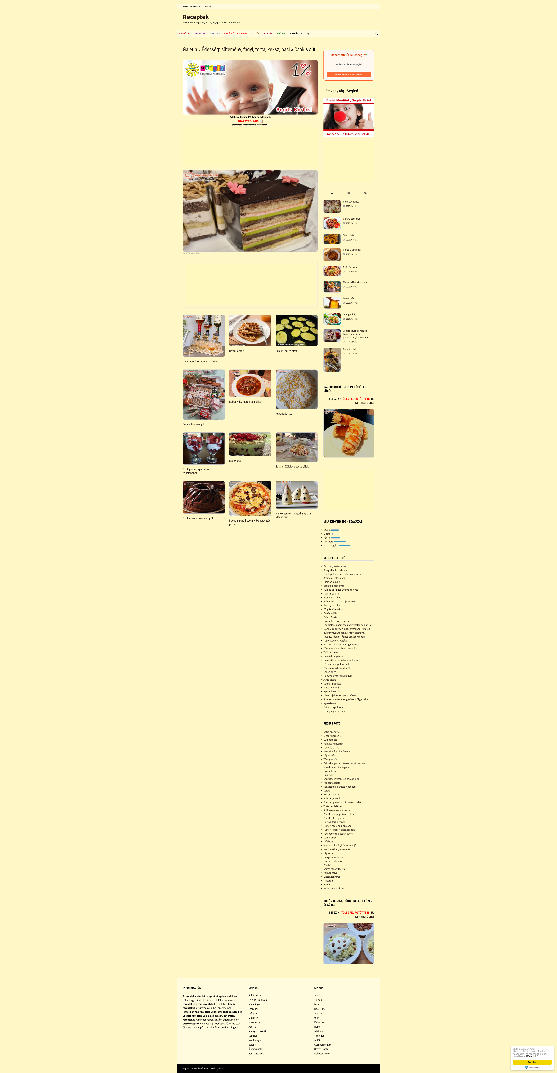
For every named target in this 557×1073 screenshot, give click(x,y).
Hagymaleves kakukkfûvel (337, 675)
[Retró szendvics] (332, 202)
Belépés (208, 6)
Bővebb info (532, 1056)
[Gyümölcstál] (332, 349)
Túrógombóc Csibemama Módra (341, 648)
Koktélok (252, 1035)
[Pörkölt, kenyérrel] (332, 250)
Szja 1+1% (319, 1008)
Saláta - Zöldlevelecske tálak (292, 466)
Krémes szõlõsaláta (334, 578)
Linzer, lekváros (331, 876)
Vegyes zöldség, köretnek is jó (339, 845)
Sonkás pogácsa (332, 683)
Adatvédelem (202, 1068)
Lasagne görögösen (334, 711)
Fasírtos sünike (331, 581)
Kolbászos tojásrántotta (336, 810)
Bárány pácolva (331, 605)
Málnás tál (235, 461)
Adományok (296, 33)
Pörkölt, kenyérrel (352, 249)
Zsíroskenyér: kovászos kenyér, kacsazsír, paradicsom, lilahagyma (355, 334)
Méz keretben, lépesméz (336, 849)
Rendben (532, 1062)
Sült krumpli (330, 837)
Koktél (268, 33)
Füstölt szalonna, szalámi (337, 825)
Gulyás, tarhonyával (334, 822)
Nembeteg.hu (255, 1040)
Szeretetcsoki (321, 1049)
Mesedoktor (254, 1022)
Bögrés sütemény (333, 609)
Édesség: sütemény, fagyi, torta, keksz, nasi (246, 49)
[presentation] (331, 193)
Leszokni (253, 1008)
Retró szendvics (351, 201)
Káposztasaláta (331, 782)
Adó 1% (281, 33)
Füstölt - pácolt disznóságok (339, 829)
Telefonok (319, 1035)
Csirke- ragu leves (333, 707)
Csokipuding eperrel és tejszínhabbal (196, 471)
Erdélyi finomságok (194, 424)
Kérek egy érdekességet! (349, 74)
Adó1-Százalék (256, 1053)
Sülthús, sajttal (331, 798)
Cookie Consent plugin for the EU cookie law (532, 1067)
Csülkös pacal (350, 267)
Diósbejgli (328, 841)
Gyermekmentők (322, 1044)
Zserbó (327, 865)
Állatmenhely (255, 1049)
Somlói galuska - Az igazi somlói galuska (345, 699)
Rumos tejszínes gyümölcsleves (340, 589)
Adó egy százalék (257, 1031)
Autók (317, 1040)
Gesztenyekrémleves (334, 566)
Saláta (326, 790)
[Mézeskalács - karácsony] (332, 282)
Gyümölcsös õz (331, 691)
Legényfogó (329, 671)
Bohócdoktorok (322, 1053)
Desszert (328, 541)
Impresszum (189, 1068)
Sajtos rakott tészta (334, 868)
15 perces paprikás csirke (337, 664)
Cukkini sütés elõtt (286, 351)
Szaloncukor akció (333, 888)
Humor (317, 1026)
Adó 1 (317, 995)
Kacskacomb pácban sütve (338, 833)
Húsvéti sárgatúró (333, 656)
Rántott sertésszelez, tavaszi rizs (341, 778)
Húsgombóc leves (333, 857)
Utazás (252, 1044)
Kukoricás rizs (284, 413)
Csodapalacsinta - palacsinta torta (342, 574)
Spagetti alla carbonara (336, 570)
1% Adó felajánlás (257, 999)
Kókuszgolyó (330, 872)
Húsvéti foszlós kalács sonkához (341, 660)
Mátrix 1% (253, 1017)
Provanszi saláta (332, 597)
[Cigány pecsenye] (332, 219)
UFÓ (316, 1017)
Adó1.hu (318, 1013)
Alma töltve (329, 679)
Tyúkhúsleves (330, 652)
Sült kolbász (349, 235)
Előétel (327, 533)
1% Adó (318, 999)
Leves (326, 529)
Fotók (255, 33)
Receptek (196, 17)
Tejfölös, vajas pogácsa (336, 640)
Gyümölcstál (349, 349)
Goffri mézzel (237, 351)
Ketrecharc (319, 1022)
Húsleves (328, 775)
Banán (327, 884)
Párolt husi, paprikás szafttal (339, 814)
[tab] (331, 193)
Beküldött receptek (236, 33)
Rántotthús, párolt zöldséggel (339, 786)
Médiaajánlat (216, 1068)
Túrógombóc (349, 314)
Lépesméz (329, 853)
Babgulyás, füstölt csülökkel (245, 401)
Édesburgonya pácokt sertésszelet (342, 802)
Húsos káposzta (332, 794)
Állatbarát (319, 1031)
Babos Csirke (330, 617)
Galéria (190, 49)
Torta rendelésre (332, 806)
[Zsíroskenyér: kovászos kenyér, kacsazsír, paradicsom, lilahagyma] (332, 331)
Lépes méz (348, 298)
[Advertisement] (250, 147)
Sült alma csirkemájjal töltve (339, 601)
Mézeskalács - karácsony (356, 282)
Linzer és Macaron (333, 861)
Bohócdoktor (255, 995)
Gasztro (215, 33)
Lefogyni (252, 1013)
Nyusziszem (330, 703)
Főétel (327, 537)
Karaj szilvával (331, 687)
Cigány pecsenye (351, 218)
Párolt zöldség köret (334, 818)
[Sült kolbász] (332, 235)
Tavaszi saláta (331, 593)
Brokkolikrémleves (333, 585)
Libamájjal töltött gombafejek (339, 695)
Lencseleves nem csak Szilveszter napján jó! (347, 625)
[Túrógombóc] (332, 315)
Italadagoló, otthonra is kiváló (200, 361)
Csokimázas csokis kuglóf (198, 518)
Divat (317, 1004)
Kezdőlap (184, 33)
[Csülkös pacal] (332, 267)
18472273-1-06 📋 (250, 121)
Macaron (328, 880)
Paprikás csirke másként (336, 668)
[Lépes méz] (332, 299)
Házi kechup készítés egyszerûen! (341, 644)
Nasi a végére (331, 545)
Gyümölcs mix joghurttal (336, 621)
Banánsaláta (330, 613)
